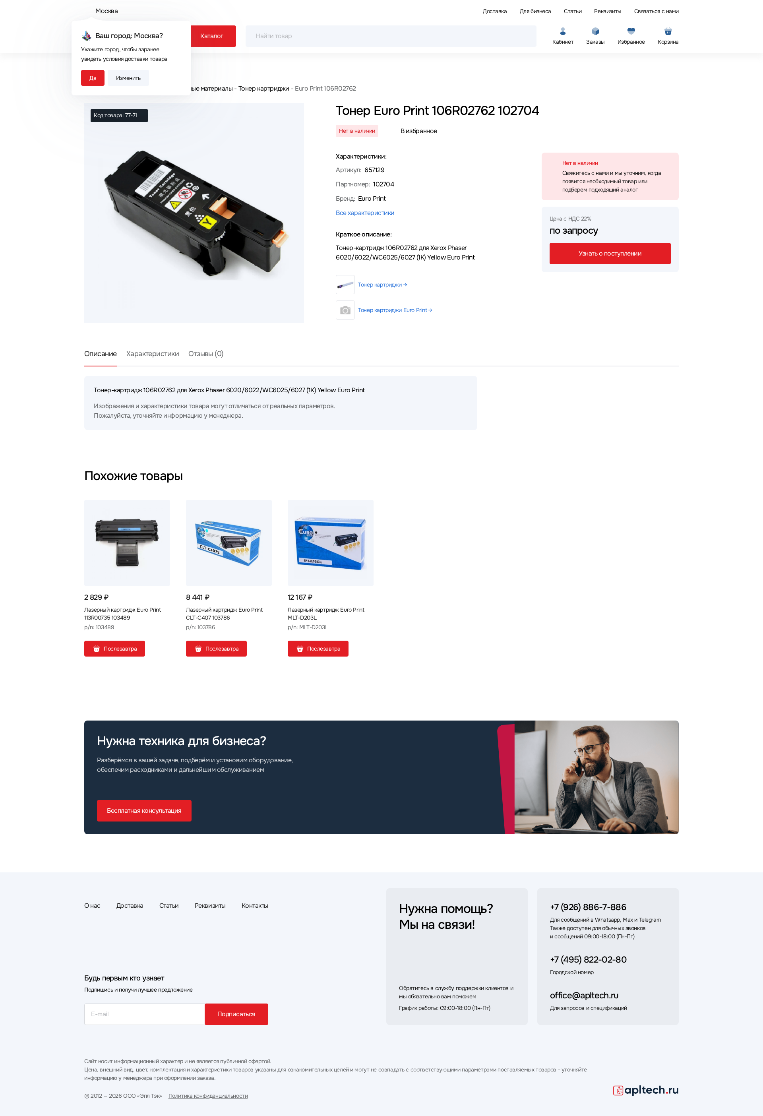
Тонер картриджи (263, 88)
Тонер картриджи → (382, 284)
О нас (92, 905)
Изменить (128, 77)
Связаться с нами (656, 11)
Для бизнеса (535, 11)
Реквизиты (607, 11)
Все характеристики (365, 213)
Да (92, 77)
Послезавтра (120, 648)
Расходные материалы (200, 88)
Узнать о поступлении (610, 253)
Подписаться (236, 1014)
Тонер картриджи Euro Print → (395, 310)
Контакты (255, 905)
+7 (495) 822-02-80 (588, 959)
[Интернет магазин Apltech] (646, 1090)
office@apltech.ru (584, 995)
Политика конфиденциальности (208, 1095)
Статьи (572, 11)
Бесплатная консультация (144, 810)
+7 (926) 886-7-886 (588, 907)
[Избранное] (161, 509)
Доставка (495, 11)
